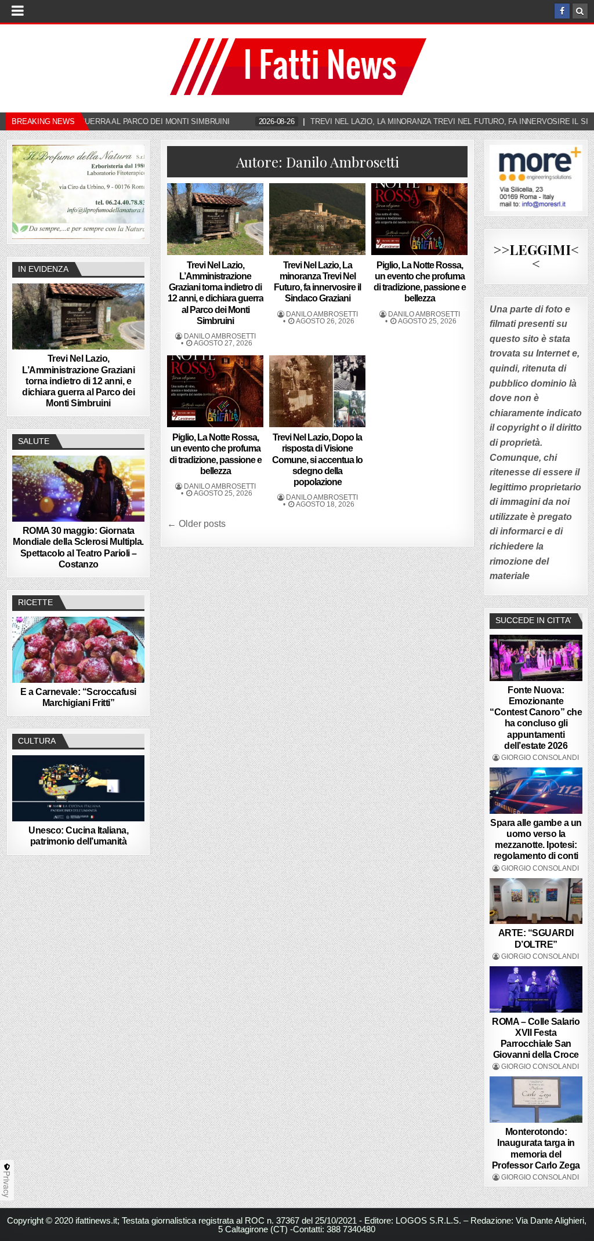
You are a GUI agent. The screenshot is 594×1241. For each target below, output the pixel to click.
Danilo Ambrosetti (220, 336)
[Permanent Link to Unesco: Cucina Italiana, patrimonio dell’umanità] (78, 788)
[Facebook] (562, 11)
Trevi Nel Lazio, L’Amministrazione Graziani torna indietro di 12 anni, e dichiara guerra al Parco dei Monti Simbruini (78, 381)
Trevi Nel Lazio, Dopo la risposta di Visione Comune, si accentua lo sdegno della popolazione (317, 459)
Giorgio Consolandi (540, 758)
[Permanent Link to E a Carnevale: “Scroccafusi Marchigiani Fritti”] (78, 650)
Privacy (7, 1184)
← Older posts (196, 524)
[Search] (580, 11)
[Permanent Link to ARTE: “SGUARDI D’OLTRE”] (536, 901)
